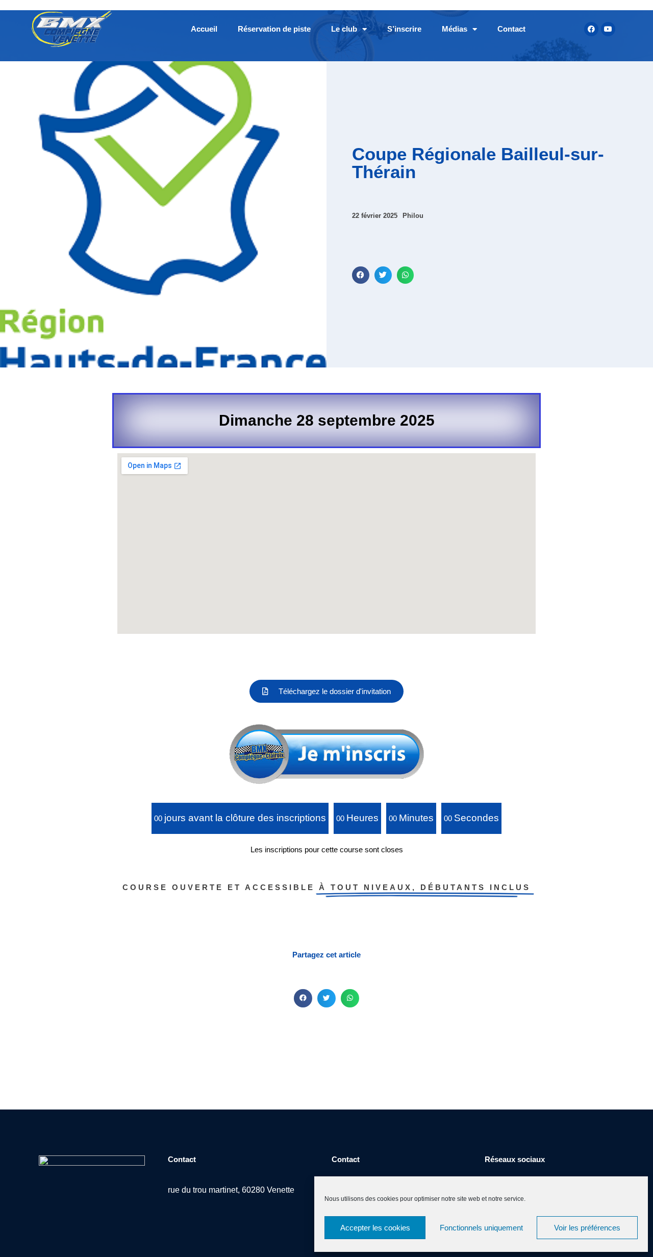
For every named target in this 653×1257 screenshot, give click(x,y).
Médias (454, 28)
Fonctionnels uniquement (481, 1227)
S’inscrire (404, 28)
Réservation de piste (274, 28)
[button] (360, 275)
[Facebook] (591, 29)
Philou (413, 215)
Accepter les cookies (375, 1227)
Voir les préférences (587, 1227)
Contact (511, 28)
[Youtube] (608, 29)
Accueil (204, 28)
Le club (344, 28)
